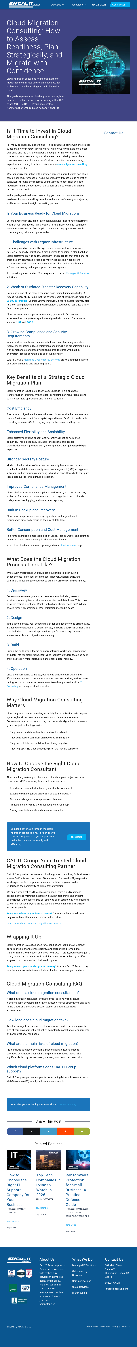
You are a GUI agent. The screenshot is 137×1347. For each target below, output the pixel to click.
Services (35, 4)
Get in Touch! (119, 4)
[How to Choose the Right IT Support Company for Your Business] (19, 1160)
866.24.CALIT (99, 4)
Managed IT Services (77, 273)
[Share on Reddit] (65, 1131)
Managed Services (15, 1209)
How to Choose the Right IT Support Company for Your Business (18, 1190)
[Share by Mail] (82, 1131)
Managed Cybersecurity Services (42, 359)
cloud (86, 1209)
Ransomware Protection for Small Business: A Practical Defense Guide (77, 1190)
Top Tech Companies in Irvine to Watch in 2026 (48, 1185)
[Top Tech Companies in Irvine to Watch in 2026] (48, 1160)
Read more (12, 1221)
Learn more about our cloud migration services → (34, 923)
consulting (71, 1216)
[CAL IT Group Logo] (21, 4)
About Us (56, 4)
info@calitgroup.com (116, 1288)
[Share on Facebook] (15, 1131)
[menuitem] (92, 1326)
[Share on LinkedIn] (48, 1131)
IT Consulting (83, 1216)
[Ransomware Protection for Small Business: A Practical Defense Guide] (78, 1160)
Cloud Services (68, 545)
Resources (77, 4)
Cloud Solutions (73, 1212)
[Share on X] (31, 1131)
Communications (81, 1281)
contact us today (67, 1104)
